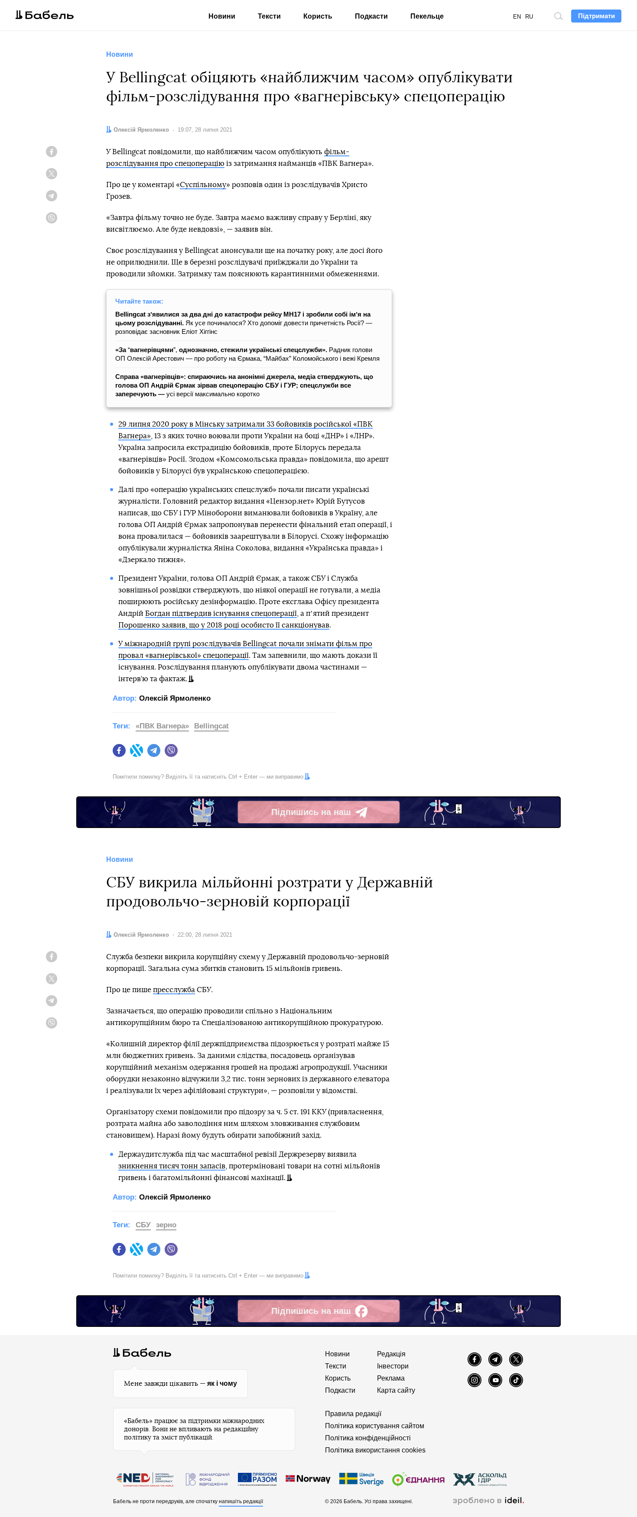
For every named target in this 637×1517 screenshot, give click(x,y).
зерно (166, 1225)
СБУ (143, 1225)
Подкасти (371, 16)
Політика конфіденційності (368, 1438)
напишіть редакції (241, 1501)
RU (529, 16)
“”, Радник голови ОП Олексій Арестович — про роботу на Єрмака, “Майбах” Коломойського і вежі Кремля (247, 354)
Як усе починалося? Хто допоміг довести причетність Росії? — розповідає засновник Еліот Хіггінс (243, 323)
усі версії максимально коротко (244, 385)
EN (517, 16)
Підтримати (596, 15)
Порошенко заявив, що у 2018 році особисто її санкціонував (223, 625)
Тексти (269, 16)
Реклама (391, 1378)
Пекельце (427, 16)
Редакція (391, 1354)
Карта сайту (396, 1390)
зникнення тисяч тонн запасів (171, 1166)
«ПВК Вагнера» (162, 726)
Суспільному (203, 184)
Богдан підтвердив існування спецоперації (221, 613)
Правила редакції (353, 1413)
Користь (317, 16)
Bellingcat (211, 726)
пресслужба (174, 989)
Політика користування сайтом (374, 1426)
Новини (221, 16)
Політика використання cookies (375, 1450)
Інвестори (393, 1366)
